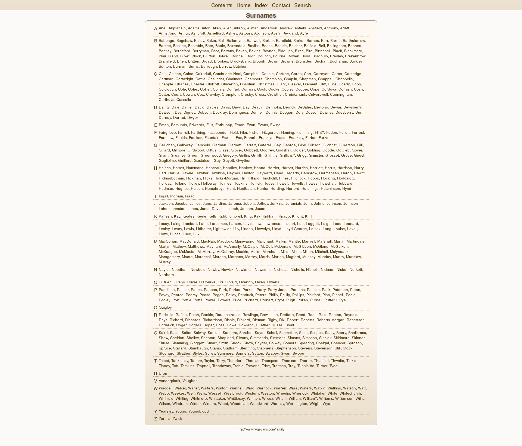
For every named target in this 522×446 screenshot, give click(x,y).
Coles (193, 89)
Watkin (319, 388)
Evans (262, 124)
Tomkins (187, 365)
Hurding (277, 188)
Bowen (293, 55)
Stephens (265, 348)
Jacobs (181, 203)
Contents (221, 5)
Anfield (300, 27)
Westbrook (233, 393)
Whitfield (166, 398)
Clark (281, 83)
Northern (166, 274)
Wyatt (328, 403)
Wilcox (267, 398)
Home (244, 5)
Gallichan (167, 144)
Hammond (195, 167)
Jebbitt (249, 203)
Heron (346, 172)
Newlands (244, 269)
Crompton (230, 94)
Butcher (240, 66)
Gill (360, 144)
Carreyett (321, 73)
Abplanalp (177, 27)
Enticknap (223, 124)
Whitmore (199, 398)
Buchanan (338, 61)
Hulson (197, 188)
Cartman (166, 78)
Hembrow (309, 172)
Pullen (302, 299)
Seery (341, 332)
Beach (267, 45)
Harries (301, 167)
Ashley (231, 33)
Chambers (253, 78)
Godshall (283, 150)
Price (237, 299)
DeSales (304, 107)
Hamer (178, 167)
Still (338, 348)
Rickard (243, 319)
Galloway (184, 144)
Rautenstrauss (227, 314)
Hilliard (253, 178)
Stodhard (167, 353)
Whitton (253, 398)
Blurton (209, 55)
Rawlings (250, 314)
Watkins (334, 388)
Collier (205, 89)
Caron (296, 73)
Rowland (246, 324)
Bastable (195, 45)
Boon (251, 55)
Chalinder (216, 78)
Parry (261, 289)
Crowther (275, 94)
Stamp (215, 348)
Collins (218, 89)
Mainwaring (244, 241)
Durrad (179, 117)
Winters (209, 403)
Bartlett (165, 45)
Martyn (164, 246)
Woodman (239, 403)
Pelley (231, 294)
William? (310, 398)
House (269, 183)
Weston (267, 393)
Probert (266, 299)
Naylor (164, 269)
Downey (326, 112)
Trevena (253, 365)
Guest (359, 155)
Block (196, 55)
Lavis (247, 223)
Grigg (302, 155)
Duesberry (344, 112)
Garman (219, 144)
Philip (273, 294)
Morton (278, 256)
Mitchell (321, 251)
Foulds (181, 137)
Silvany (242, 337)
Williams (326, 398)
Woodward (259, 403)
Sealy (329, 332)
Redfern (287, 314)
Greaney (178, 155)
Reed (300, 314)
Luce (187, 233)
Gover (357, 150)
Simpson (309, 337)
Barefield (283, 40)
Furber (310, 137)
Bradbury (320, 55)
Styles (197, 353)
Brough (259, 61)
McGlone (320, 246)
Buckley (355, 61)
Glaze (224, 150)
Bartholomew (354, 40)
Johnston (177, 208)
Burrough (209, 66)
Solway (275, 342)
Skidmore (342, 337)
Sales (174, 332)
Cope (314, 89)
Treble (238, 365)
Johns (319, 203)
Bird (309, 50)
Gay (277, 144)
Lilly (236, 228)
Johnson (334, 203)
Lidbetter (203, 228)
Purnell (316, 299)
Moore (187, 256)
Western (251, 393)
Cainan (175, 73)
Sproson (354, 342)
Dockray (220, 112)
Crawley (213, 94)
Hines (284, 178)
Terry (220, 360)
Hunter (262, 188)
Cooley (287, 89)
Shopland (225, 337)
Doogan (286, 112)
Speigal (322, 342)
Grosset (332, 155)
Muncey (308, 256)
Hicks (207, 178)
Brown (273, 61)
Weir (191, 393)
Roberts (307, 319)
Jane (207, 203)
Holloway (208, 183)
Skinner (358, 337)
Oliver (192, 281)
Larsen (235, 223)
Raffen (181, 314)
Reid (323, 314)
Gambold (202, 144)
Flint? (319, 132)
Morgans (235, 256)
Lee (300, 223)
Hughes (182, 188)
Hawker (201, 172)
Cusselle (183, 99)
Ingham (176, 196)
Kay (177, 216)
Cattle (200, 78)
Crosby (247, 94)
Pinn (326, 294)
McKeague (168, 251)
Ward (250, 388)
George (289, 144)
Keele (201, 216)
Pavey (164, 294)
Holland (180, 183)
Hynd (346, 188)
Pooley (164, 299)
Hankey (245, 167)
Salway (200, 332)
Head (278, 172)
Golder (299, 150)
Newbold (198, 269)
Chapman (307, 78)
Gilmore (178, 150)
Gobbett (251, 150)
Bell (322, 45)
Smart (212, 342)
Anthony (331, 27)
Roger (181, 324)
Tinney (164, 365)
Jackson (166, 203)
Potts (198, 299)
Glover (236, 150)
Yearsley (166, 411)
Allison (239, 27)
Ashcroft (198, 33)
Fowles (228, 137)
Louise (339, 228)
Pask (326, 289)
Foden (331, 132)
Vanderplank (169, 380)
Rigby (272, 319)
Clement (310, 83)
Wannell (236, 388)
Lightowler (222, 228)
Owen (260, 281)
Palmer (183, 289)
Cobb (356, 83)
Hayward (264, 172)
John (307, 203)
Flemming (304, 132)
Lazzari (288, 223)
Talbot (164, 360)
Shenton (208, 337)
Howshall (327, 183)
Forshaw (166, 137)
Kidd (222, 216)
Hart (162, 172)
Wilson (164, 403)
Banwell (253, 40)
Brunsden (304, 61)
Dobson (204, 112)
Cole (182, 89)
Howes (312, 183)
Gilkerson (347, 144)
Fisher (254, 132)
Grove (346, 155)
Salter (186, 332)
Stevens (305, 348)
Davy (236, 107)
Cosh (358, 89)
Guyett (228, 160)
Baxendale (236, 45)
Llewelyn (262, 228)
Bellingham (336, 45)
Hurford (292, 188)
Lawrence (271, 223)
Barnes (313, 40)
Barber (268, 40)
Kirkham (269, 216)
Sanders (230, 332)
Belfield (310, 45)
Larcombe (218, 223)
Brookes (221, 61)
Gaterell (265, 144)
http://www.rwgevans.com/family (261, 429)
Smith (223, 342)
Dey (178, 112)
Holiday (165, 183)
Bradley (336, 55)
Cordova (329, 89)
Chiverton (229, 83)
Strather (183, 353)
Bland (173, 55)
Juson (260, 208)
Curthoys (166, 99)
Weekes (178, 393)
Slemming (180, 342)
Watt (362, 388)
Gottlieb (343, 150)
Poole (351, 294)
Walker (180, 388)
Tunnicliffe (305, 365)
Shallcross (357, 332)
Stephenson (285, 348)
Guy (217, 160)
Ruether (262, 324)
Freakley (296, 137)
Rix (282, 319)
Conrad (232, 89)
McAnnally (232, 246)
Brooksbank (240, 61)
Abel (162, 27)
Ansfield (315, 27)
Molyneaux (339, 251)
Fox (239, 137)
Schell (272, 332)
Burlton (165, 66)
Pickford (313, 294)
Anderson (269, 27)
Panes (196, 289)
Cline (332, 83)
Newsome (263, 269)
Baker (211, 40)
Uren (163, 373)
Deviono (321, 107)
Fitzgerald (270, 132)
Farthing (198, 132)
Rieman (258, 319)
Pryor (279, 299)
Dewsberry (352, 107)
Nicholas (281, 269)
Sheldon (177, 337)
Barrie (335, 40)
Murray (165, 261)
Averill (276, 33)
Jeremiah (293, 203)
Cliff (322, 83)
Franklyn (266, 137)
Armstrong (167, 33)
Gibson (314, 144)
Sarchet (246, 332)
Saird (163, 332)
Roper (208, 324)
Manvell (308, 241)
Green (193, 155)
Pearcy (191, 294)
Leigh (326, 223)
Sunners (242, 353)
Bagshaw (184, 40)
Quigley (165, 307)
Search (302, 5)
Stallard (179, 348)
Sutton (257, 353)
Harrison (344, 167)
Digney (189, 112)
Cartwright (184, 78)
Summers (225, 353)
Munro (338, 256)
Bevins (254, 50)
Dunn (360, 112)
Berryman (200, 50)
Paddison (167, 289)
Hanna (259, 167)
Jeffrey (262, 203)
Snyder (261, 342)
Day (246, 107)
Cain (163, 73)
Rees (311, 314)
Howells (297, 183)
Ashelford (215, 33)
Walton (222, 388)
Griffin (244, 155)
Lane (203, 223)
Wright (315, 403)
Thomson (289, 360)
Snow (248, 342)
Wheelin (283, 393)
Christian (247, 83)
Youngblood (198, 411)
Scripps (316, 332)
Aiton (206, 27)
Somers (289, 342)
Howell (282, 183)
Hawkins (217, 172)
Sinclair (325, 337)
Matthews (196, 246)
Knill (308, 216)
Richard (176, 319)
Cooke (273, 89)
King (248, 216)
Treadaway (221, 365)
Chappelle (344, 78)
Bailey (199, 40)
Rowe (232, 324)
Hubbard (344, 183)
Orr (220, 281)
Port (175, 299)
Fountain (211, 137)
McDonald (282, 246)
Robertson (356, 319)
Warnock (264, 388)
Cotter (164, 94)
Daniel (187, 107)
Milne (296, 251)
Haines (165, 167)
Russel (277, 324)
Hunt (231, 188)
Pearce (177, 294)
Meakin (242, 251)
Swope (298, 353)
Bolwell (223, 55)
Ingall (163, 196)
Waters (306, 388)
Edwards (196, 124)
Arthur (184, 33)
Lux (196, 233)
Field (234, 132)
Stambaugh (198, 348)
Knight (297, 216)
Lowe (163, 233)
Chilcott (212, 83)
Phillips (298, 294)
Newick (227, 269)
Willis (360, 398)
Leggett (312, 223)
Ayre (304, 33)
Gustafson (203, 160)
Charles (182, 83)
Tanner (196, 360)
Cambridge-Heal (227, 73)
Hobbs (313, 178)
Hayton (248, 172)
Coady (344, 83)
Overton (246, 281)
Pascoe (313, 289)
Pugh (290, 299)
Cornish (345, 89)
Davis (225, 107)
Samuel (214, 332)
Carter (337, 73)
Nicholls (297, 269)
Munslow (353, 256)
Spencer (338, 342)
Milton (308, 251)
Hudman (166, 188)
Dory (299, 112)
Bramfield (167, 61)
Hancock (213, 167)
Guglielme (167, 160)
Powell (210, 299)
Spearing (306, 342)
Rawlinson (269, 314)
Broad (206, 61)
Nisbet (342, 269)
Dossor (312, 112)
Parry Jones (278, 289)
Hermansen (329, 172)
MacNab (208, 241)
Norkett (356, 269)
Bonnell (238, 55)
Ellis (209, 124)
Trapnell (203, 365)
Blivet (184, 55)
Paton (355, 289)
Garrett (250, 144)
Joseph (232, 208)
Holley (194, 183)
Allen (227, 27)
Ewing (275, 124)
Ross (220, 324)
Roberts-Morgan (330, 319)
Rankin (207, 314)
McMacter (187, 251)
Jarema (234, 203)
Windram (180, 403)
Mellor (255, 251)
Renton (335, 314)
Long (327, 228)
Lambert (190, 223)
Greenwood (211, 155)
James (195, 203)
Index (261, 5)
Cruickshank (295, 94)
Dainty (164, 107)
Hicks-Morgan (226, 178)
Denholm (273, 107)
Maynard (213, 246)
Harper (287, 167)
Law (257, 223)
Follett (344, 132)
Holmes (225, 183)
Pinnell (338, 294)
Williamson (344, 398)
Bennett (354, 45)
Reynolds (351, 314)
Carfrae (282, 73)
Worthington (296, 403)
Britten (193, 61)
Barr (324, 40)
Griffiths (271, 155)
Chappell (325, 78)
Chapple (166, 83)
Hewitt (359, 172)
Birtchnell (323, 50)
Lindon (247, 228)
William (295, 398)
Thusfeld (321, 360)
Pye (342, 299)
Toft (175, 365)
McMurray (206, 251)
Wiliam (281, 398)
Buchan (321, 61)
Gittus (211, 150)
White (332, 393)
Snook (236, 342)
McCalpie (251, 246)
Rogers (195, 324)
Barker (298, 40)
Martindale (356, 241)
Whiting (182, 398)
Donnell (256, 112)
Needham (180, 269)
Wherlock (300, 393)
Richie (229, 319)
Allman (253, 27)
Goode (328, 150)
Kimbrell (235, 216)
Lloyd (276, 228)
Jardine (219, 203)
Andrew (285, 27)
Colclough (167, 89)
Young (180, 411)
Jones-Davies (211, 208)
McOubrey (225, 251)
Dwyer (192, 117)
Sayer (260, 332)
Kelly (212, 216)
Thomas (252, 360)
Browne (287, 61)
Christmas (266, 83)
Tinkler (352, 360)
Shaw (163, 337)
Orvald (231, 281)
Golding (313, 150)
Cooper (302, 89)
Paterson (340, 289)
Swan (285, 353)
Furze (323, 137)
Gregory (230, 155)
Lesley (164, 228)
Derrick (289, 107)
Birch (299, 50)
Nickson (327, 269)
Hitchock (298, 178)
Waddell (165, 388)
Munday (324, 256)
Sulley (210, 353)
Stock (347, 348)
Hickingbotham (171, 178)
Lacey (164, 223)
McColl (266, 246)
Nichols (312, 269)
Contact (281, 5)
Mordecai (203, 256)
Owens (273, 281)
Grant (164, 155)
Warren (280, 388)
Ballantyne (236, 40)
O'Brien (165, 281)
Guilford (185, 160)
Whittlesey (236, 398)
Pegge (218, 294)
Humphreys (215, 188)
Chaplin (290, 78)
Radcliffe (166, 314)
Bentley (165, 50)
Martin (339, 241)
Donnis (272, 112)
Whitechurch (350, 393)
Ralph (194, 314)
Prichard (251, 299)
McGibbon (302, 246)
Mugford (293, 256)
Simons (294, 337)
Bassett (179, 45)
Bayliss (254, 45)
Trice (266, 365)
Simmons (277, 337)
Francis (250, 137)
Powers (224, 299)
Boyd (306, 55)
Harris (330, 167)
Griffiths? (287, 155)
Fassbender (217, 132)
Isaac (189, 196)
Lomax (315, 228)
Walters (207, 388)
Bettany (227, 50)
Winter (195, 403)
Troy (291, 365)
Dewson (166, 112)
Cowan (189, 94)
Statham (230, 348)
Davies (212, 107)
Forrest (358, 132)
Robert (293, 319)
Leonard (351, 223)
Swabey (272, 353)
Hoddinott (345, 178)
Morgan (219, 256)
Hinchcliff (269, 178)
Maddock (225, 241)
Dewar (335, 107)
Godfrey (267, 150)
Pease (205, 294)
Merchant (271, 251)
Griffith (256, 155)
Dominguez (238, 112)
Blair (162, 55)
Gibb (302, 144)
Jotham (246, 208)
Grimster (316, 155)
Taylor (209, 360)
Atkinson (261, 33)
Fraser (281, 137)
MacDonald (189, 241)
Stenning (247, 348)
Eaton (164, 124)
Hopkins (240, 183)
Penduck (245, 294)
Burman (180, 66)
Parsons (298, 289)
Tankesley (179, 360)
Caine (188, 73)
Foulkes (195, 137)
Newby (213, 269)
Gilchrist (330, 144)
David (199, 107)
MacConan (168, 241)
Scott (303, 332)
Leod (337, 223)
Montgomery (169, 256)
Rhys (163, 319)
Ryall (289, 324)
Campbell (251, 73)
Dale (175, 107)
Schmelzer (288, 332)
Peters (260, 294)
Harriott (316, 167)
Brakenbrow (355, 55)
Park (223, 289)
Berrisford (181, 50)
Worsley (277, 403)
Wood (223, 403)
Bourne (279, 55)
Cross (260, 94)
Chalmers (234, 78)
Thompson (270, 360)
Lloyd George (295, 228)
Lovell (352, 228)
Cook (261, 89)
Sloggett (197, 342)
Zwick (177, 418)
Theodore (235, 360)
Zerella (164, 418)
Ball (221, 40)
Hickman (193, 178)
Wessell (215, 393)
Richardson (212, 319)
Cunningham (341, 94)
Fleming (287, 132)
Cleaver (294, 83)
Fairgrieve (167, 132)
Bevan (241, 50)
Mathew (179, 246)
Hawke (187, 172)
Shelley (193, 337)
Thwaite (337, 360)
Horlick (255, 183)
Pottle (186, 299)
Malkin (280, 241)
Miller (285, 251)
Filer (243, 132)
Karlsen (165, 216)
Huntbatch (246, 188)
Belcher (295, 45)
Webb (164, 393)
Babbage (166, 40)
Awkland (291, 33)
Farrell (183, 132)
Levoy (177, 228)
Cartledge (352, 73)
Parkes (248, 289)
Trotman (279, 365)
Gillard (164, 150)
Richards (192, 319)
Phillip (285, 294)
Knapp (284, 216)
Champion (273, 78)
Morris (264, 256)
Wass (293, 388)
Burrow (225, 66)
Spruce (165, 348)
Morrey (251, 256)
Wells (201, 393)
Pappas (210, 289)
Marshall (324, 241)
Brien (181, 61)
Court (176, 94)
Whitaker (317, 393)
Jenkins (276, 203)
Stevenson (323, 348)
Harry (358, 167)
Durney (165, 117)
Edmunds (179, 124)
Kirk (257, 216)
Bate (209, 45)
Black (337, 50)
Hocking (328, 178)
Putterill (330, 299)
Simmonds (259, 337)
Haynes (233, 172)
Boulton (264, 55)
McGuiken (339, 246)
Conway (248, 89)
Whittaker (217, 398)
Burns (194, 66)
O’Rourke (207, 281)
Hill (243, 178)
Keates (188, 216)
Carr (307, 73)
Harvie (173, 172)
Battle (220, 45)
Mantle (294, 241)
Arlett (344, 27)
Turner (321, 365)
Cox (200, 94)
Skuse (164, 342)
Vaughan (190, 380)
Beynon (269, 50)
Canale (268, 73)
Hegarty (292, 172)
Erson (239, 124)
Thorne (306, 360)
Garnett (234, 144)
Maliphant (265, 241)
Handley (230, 167)
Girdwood (196, 150)
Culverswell (318, 94)
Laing (176, 223)
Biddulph (285, 50)
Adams (194, 27)
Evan (251, 124)
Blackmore (353, 50)
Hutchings (310, 188)
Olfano (179, 281)
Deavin (257, 107)
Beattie (281, 45)
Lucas (175, 233)
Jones (193, 208)
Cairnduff (203, 73)
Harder (273, 167)
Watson (349, 388)
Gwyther (243, 160)
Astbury (245, 33)
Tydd (334, 365)
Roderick (166, 324)
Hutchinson (330, 188)
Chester (197, 83)
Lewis (189, 228)
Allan (217, 27)
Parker (234, 289)
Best (215, 50)
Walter (193, 388)
